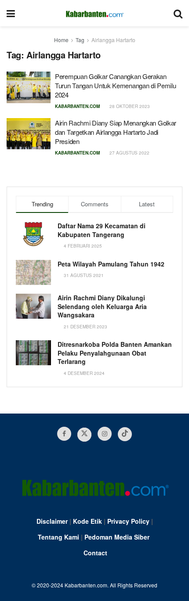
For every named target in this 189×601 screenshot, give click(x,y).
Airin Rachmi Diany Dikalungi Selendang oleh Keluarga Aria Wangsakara (102, 306)
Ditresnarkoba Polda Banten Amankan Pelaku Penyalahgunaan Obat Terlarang (115, 353)
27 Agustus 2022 (128, 153)
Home (61, 39)
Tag (80, 39)
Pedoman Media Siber (116, 537)
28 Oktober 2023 (129, 106)
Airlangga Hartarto (113, 39)
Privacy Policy (128, 521)
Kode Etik (87, 521)
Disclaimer (52, 521)
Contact (95, 552)
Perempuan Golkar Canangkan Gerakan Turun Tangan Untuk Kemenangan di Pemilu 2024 (115, 85)
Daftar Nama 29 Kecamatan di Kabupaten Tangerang (101, 230)
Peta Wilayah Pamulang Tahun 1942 (111, 263)
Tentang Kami (58, 537)
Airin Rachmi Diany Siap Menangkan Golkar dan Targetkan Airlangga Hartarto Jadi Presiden (115, 132)
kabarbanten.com (77, 106)
